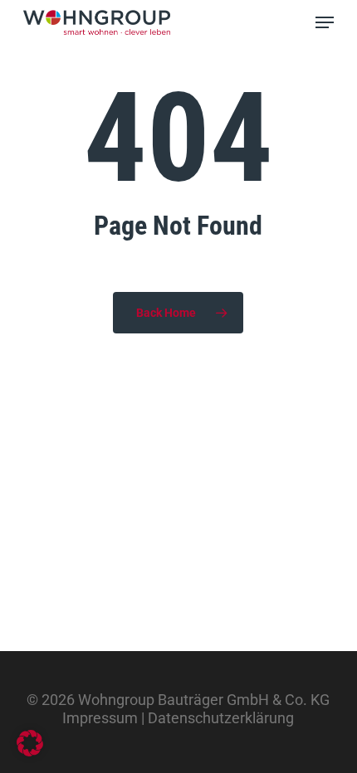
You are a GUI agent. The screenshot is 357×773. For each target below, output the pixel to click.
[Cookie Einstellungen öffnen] (30, 751)
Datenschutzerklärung (221, 718)
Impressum (100, 718)
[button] (324, 22)
